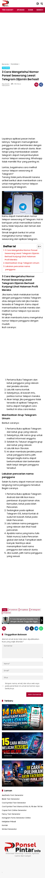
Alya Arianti (5, 84)
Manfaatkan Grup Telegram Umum (22, 263)
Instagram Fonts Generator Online (16, 818)
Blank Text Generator (11, 799)
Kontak (5, 825)
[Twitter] (32, 628)
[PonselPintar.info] (5, 3)
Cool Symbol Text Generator (14, 803)
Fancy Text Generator (11, 814)
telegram (36, 610)
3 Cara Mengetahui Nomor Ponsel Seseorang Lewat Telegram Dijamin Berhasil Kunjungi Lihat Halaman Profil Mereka (22, 255)
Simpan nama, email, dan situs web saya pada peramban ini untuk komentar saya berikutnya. (22, 686)
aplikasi (25, 610)
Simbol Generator (9, 829)
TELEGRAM (6, 68)
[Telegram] (36, 628)
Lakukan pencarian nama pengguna (17, 268)
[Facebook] (27, 628)
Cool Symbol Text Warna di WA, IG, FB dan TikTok (22, 806)
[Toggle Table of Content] (38, 246)
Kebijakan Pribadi (9, 821)
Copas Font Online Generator (14, 810)
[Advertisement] (22, 38)
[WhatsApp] (41, 628)
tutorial (8, 613)
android (14, 610)
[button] (37, 3)
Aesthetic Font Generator (12, 795)
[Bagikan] (41, 85)
